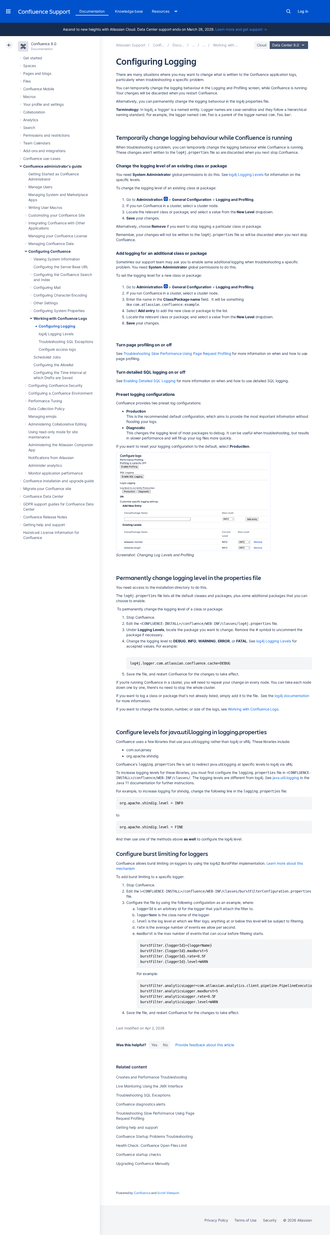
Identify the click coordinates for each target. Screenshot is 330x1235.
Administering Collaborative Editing (57, 424)
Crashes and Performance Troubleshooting (151, 1077)
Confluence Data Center (43, 496)
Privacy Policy (216, 1220)
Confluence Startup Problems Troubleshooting (154, 1136)
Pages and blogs (37, 73)
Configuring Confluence (49, 251)
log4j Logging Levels (56, 334)
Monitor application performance (55, 473)
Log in (303, 11)
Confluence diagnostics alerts (140, 1104)
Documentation (92, 11)
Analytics (30, 120)
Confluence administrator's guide (52, 166)
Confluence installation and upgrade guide (58, 481)
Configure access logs (57, 349)
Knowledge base (129, 11)
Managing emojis (42, 416)
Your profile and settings (43, 104)
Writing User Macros (45, 207)
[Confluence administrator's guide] (193, 45)
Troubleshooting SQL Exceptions (66, 341)
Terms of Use (245, 1220)
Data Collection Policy (46, 408)
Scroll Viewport (168, 1193)
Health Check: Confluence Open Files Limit (151, 1145)
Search (288, 11)
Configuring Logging (57, 326)
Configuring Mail (47, 287)
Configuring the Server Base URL (61, 267)
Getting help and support (44, 524)
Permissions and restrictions (46, 135)
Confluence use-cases (41, 158)
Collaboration (34, 112)
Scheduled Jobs (47, 357)
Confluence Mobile (38, 89)
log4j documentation (292, 695)
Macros (29, 96)
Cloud (262, 45)
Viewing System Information (57, 259)
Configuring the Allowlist (53, 365)
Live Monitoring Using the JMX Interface (149, 1086)
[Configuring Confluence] (203, 45)
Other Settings (46, 303)
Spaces (29, 65)
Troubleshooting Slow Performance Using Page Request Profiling (177, 353)
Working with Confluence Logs (60, 318)
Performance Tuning (45, 401)
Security (270, 1220)
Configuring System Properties (59, 310)
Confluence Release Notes (45, 517)
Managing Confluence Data (51, 243)
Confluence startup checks (138, 1154)
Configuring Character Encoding (60, 295)
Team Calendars (36, 143)
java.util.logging (285, 777)
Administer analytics (45, 465)
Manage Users (40, 187)
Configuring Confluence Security (55, 385)
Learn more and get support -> (241, 29)
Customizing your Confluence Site (56, 215)
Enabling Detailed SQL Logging (149, 381)
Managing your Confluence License (57, 236)
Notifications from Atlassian (51, 457)
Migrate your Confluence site (47, 488)
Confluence (142, 1193)
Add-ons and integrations (44, 151)
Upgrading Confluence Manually (143, 1163)
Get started (32, 58)
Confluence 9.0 (43, 44)
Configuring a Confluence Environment (60, 393)
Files (27, 81)
